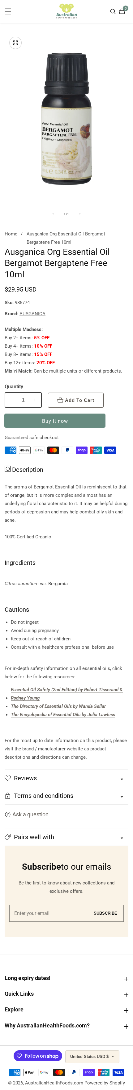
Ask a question (30, 814)
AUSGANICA (32, 314)
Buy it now (55, 421)
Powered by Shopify (104, 1083)
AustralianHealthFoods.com (54, 1083)
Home (11, 234)
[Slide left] (53, 214)
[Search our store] (113, 11)
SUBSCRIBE (105, 913)
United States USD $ (90, 1056)
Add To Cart (79, 400)
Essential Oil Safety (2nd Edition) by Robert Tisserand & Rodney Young (67, 694)
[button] (66, 837)
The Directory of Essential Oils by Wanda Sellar (58, 706)
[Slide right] (80, 214)
